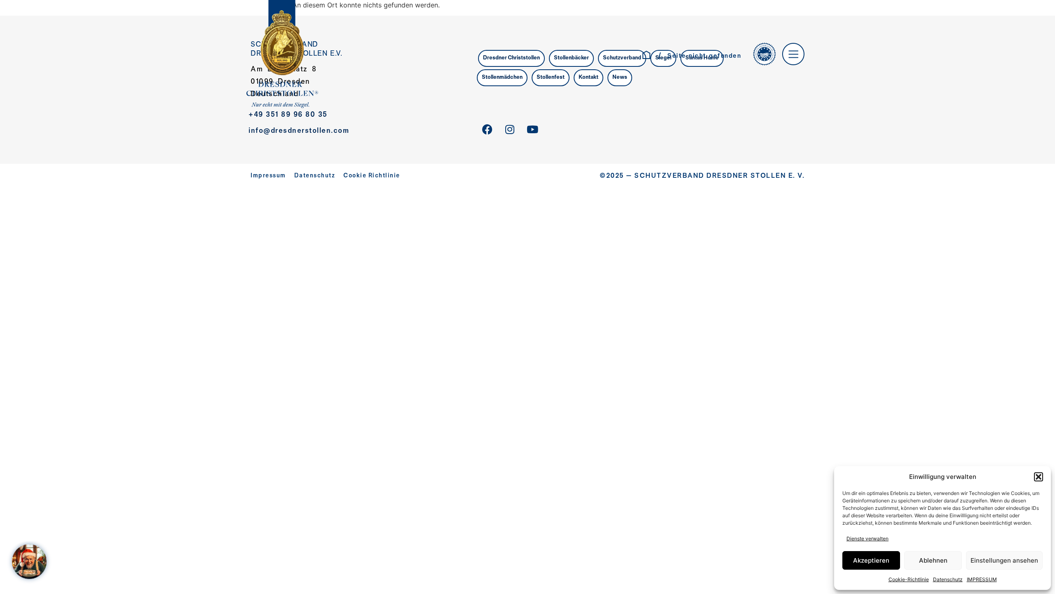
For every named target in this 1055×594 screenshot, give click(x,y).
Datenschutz (948, 579)
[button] (1038, 477)
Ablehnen (933, 560)
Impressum (268, 176)
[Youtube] (532, 129)
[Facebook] (487, 129)
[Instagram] (509, 129)
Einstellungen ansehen (1004, 560)
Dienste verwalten (867, 538)
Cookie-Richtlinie (909, 579)
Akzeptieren (871, 560)
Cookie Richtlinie (371, 176)
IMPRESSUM (982, 579)
